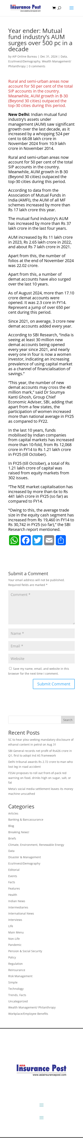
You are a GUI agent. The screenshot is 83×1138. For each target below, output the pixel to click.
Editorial (14, 870)
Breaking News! (18, 832)
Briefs (12, 838)
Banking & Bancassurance (25, 819)
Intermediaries (18, 907)
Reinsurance (16, 970)
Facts (11, 882)
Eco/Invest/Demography (24, 61)
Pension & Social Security (25, 951)
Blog (11, 826)
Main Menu (16, 932)
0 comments (37, 66)
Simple (13, 982)
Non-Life (14, 939)
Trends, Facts (17, 995)
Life (10, 926)
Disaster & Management (24, 857)
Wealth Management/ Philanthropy (32, 1007)
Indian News (16, 901)
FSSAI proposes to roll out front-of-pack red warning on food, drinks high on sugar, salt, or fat (39, 778)
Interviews (15, 920)
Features (14, 888)
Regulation (15, 964)
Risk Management (20, 976)
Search (68, 720)
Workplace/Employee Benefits (28, 1014)
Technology (16, 989)
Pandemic (15, 945)
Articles (13, 813)
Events (12, 876)
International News (21, 913)
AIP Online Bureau (24, 56)
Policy (12, 957)
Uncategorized (18, 1001)
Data (64, 56)
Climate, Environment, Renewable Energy (36, 845)
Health (12, 895)
